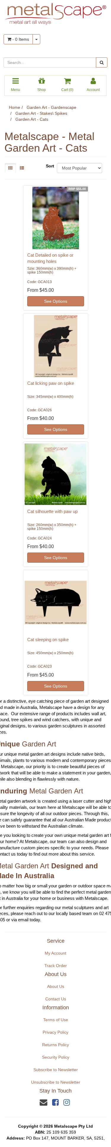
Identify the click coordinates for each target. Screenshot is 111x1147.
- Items (20, 39)
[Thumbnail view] (10, 168)
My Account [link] (55, 953)
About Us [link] (55, 986)
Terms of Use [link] (55, 1019)
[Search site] (101, 62)
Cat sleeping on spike (48, 639)
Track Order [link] (55, 965)
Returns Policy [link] (55, 1044)
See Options (55, 301)
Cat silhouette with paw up (52, 511)
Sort (49, 166)
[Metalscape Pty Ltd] (55, 12)
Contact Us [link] (55, 999)
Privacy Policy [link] (55, 1032)
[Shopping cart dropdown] (36, 39)
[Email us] (43, 1102)
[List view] (22, 168)
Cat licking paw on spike (50, 383)
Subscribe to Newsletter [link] (55, 1069)
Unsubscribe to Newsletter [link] (55, 1082)
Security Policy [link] (55, 1057)
